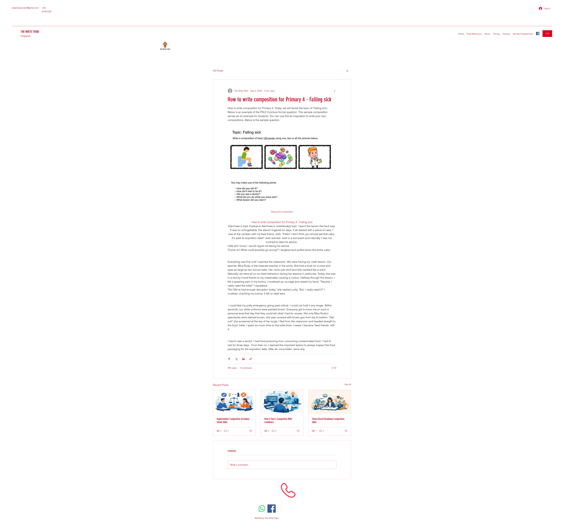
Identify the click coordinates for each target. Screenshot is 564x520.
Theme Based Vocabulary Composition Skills (328, 420)
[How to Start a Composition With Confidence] (282, 402)
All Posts (218, 70)
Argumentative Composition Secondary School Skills (233, 420)
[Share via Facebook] (229, 358)
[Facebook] (537, 33)
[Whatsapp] (262, 508)
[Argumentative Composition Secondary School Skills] (234, 402)
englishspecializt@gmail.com (25, 7)
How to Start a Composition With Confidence (278, 420)
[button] (506, 34)
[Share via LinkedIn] (243, 358)
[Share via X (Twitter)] (236, 358)
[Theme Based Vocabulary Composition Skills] (329, 402)
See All (348, 384)
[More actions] (334, 91)
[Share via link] (250, 358)
